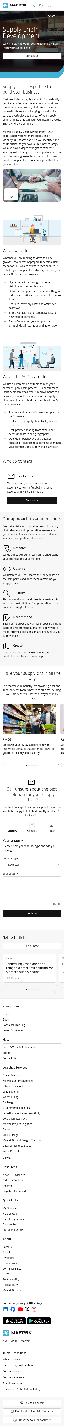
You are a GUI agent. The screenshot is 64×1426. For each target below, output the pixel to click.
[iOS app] (14, 1320)
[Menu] (57, 5)
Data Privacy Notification (18, 1365)
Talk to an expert (34, 1403)
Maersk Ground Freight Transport (23, 1140)
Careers (7, 1247)
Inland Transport (13, 1086)
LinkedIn (5, 1309)
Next (58, 765)
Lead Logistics (11, 1091)
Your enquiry (10, 873)
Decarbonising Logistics (17, 1145)
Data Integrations (13, 1219)
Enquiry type (10, 858)
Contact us (32, 55)
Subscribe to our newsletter (34, 1420)
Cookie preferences (14, 1377)
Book (6, 1019)
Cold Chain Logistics (15, 1118)
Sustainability (11, 1279)
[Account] (49, 5)
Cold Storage (10, 1135)
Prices (6, 1014)
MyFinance (9, 1208)
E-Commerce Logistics (16, 1107)
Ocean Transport (13, 1075)
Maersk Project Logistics (17, 1124)
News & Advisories (14, 1175)
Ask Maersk (33, 5)
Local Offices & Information (20, 1047)
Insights (7, 1185)
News (9, 958)
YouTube (20, 1309)
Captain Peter (11, 1224)
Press (6, 1274)
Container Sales (12, 1268)
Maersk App (10, 1213)
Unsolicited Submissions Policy (21, 1389)
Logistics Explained (14, 1191)
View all (7, 1158)
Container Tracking (14, 1025)
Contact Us (9, 1058)
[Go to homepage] (15, 5)
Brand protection (13, 1383)
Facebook (12, 1309)
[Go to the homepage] (17, 1335)
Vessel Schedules (13, 1030)
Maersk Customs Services (18, 1080)
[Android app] (39, 1320)
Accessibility (10, 1284)
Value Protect (11, 1151)
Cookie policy (11, 1371)
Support (41, 5)
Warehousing (10, 1097)
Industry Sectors (13, 1180)
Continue (32, 913)
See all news (32, 946)
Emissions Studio (13, 1230)
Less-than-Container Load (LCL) (21, 1113)
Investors (8, 1257)
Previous (6, 765)
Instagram (34, 1309)
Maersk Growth (12, 1290)
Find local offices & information (34, 1411)
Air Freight (9, 1102)
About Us (8, 1252)
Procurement (11, 1263)
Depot (6, 1129)
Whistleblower (11, 1359)
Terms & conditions (14, 1353)
